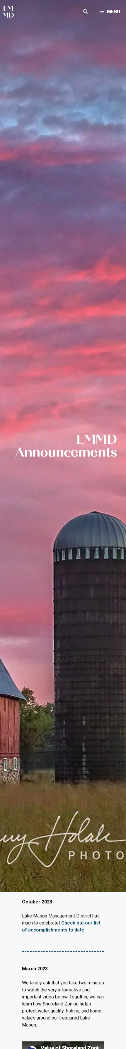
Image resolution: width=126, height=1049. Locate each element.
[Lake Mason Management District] (8, 11)
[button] (85, 11)
